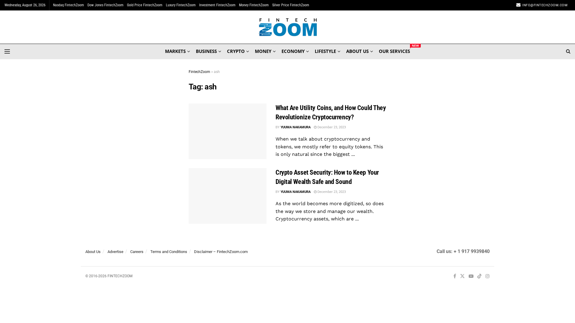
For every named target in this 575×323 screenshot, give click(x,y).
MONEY (263, 51)
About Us (93, 251)
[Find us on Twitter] (462, 276)
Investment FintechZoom (217, 5)
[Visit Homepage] (287, 27)
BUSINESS (206, 51)
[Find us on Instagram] (487, 276)
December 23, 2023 (331, 127)
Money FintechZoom (254, 5)
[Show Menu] (7, 51)
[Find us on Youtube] (471, 276)
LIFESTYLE (325, 51)
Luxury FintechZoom (181, 5)
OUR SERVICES (394, 50)
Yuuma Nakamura (296, 127)
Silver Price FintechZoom (290, 5)
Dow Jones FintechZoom (105, 5)
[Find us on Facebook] (454, 276)
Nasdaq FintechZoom (68, 5)
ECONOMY (293, 51)
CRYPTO (236, 51)
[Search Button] (568, 51)
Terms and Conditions (168, 251)
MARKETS (175, 51)
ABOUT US (357, 51)
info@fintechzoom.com (545, 5)
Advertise (115, 251)
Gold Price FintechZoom (144, 5)
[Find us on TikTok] (479, 277)
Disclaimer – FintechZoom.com (221, 251)
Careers (136, 251)
